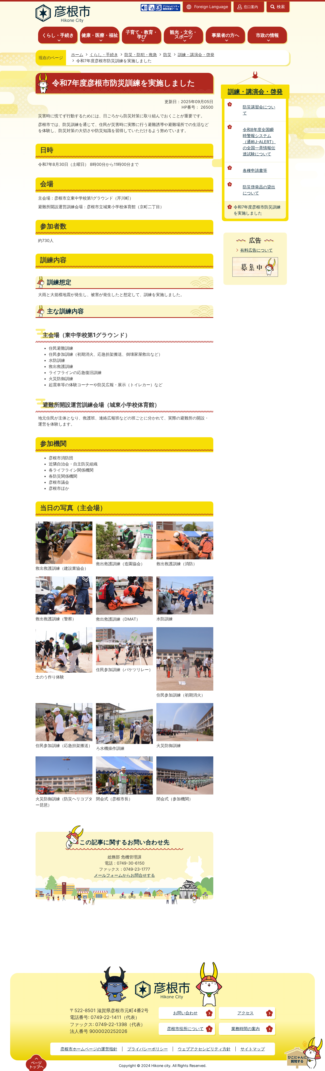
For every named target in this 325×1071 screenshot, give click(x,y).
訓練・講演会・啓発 (196, 54)
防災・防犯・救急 (140, 54)
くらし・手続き (104, 54)
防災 (167, 54)
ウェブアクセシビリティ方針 (204, 1048)
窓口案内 (251, 7)
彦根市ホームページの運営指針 (88, 1048)
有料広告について (256, 250)
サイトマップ (252, 1048)
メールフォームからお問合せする (124, 875)
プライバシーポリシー (147, 1048)
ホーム (77, 54)
